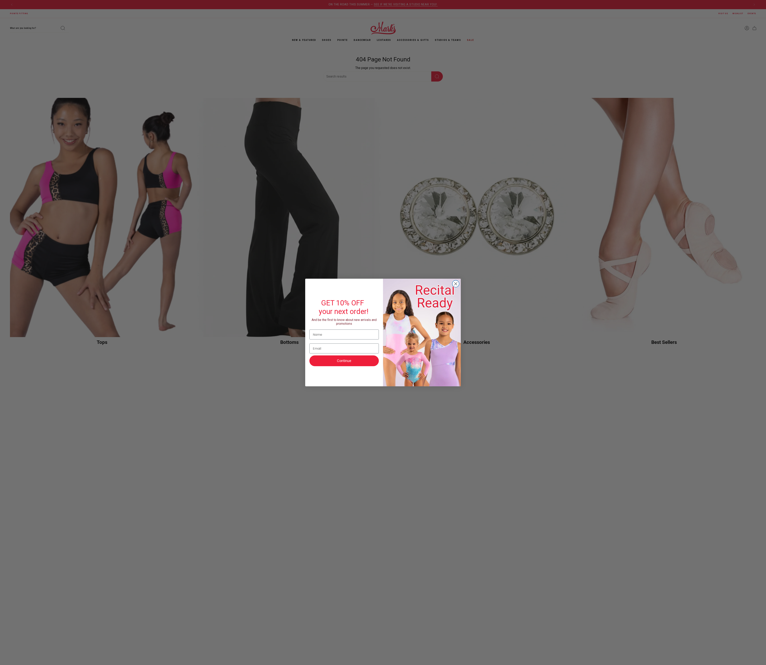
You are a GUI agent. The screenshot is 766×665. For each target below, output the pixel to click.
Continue (344, 361)
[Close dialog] (455, 283)
